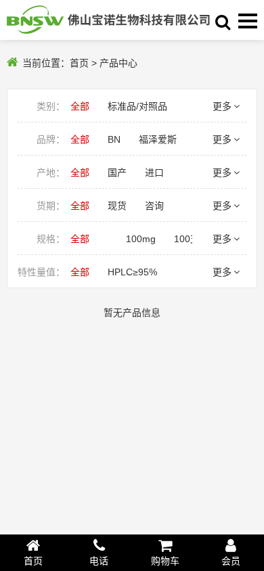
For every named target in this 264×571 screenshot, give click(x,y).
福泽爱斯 (158, 139)
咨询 (154, 205)
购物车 (165, 560)
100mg (141, 238)
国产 (117, 172)
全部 (79, 106)
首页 (79, 63)
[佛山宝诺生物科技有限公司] (108, 20)
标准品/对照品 (137, 106)
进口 (154, 172)
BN (114, 139)
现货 (117, 205)
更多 (222, 106)
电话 (98, 560)
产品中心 (118, 63)
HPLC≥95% (132, 272)
